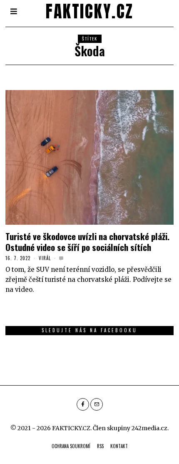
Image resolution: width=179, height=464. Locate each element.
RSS (100, 446)
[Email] (96, 404)
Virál (45, 258)
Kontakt (119, 446)
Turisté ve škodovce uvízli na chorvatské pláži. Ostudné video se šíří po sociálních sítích (87, 241)
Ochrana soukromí (71, 446)
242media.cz (149, 428)
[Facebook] (83, 404)
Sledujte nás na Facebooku (89, 330)
